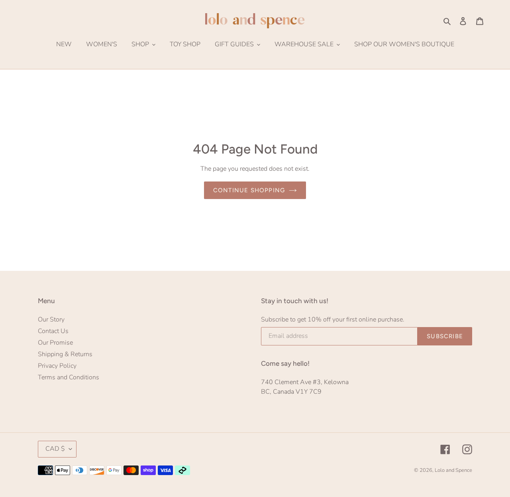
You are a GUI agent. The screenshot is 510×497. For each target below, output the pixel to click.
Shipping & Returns (65, 354)
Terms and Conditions (68, 377)
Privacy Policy (57, 365)
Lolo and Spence (453, 470)
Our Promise (55, 342)
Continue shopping (249, 190)
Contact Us (53, 331)
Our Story (51, 319)
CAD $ (55, 448)
